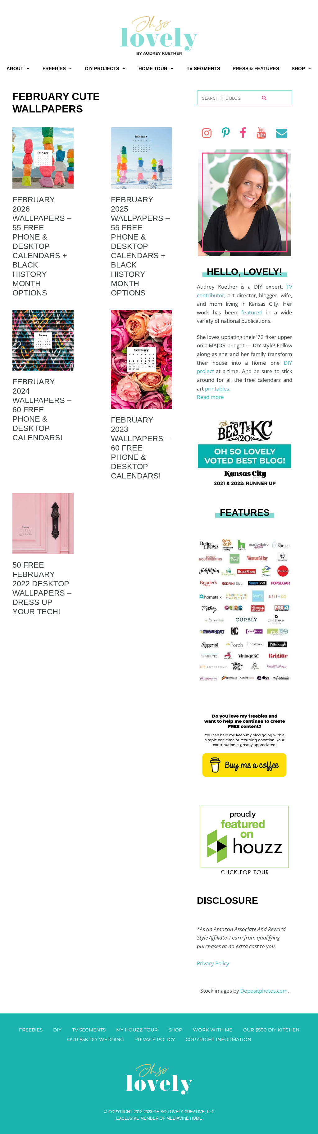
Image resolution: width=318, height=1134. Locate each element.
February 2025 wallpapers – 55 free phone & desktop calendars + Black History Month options (140, 246)
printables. (217, 388)
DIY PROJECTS (102, 68)
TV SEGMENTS (203, 68)
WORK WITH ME (212, 1030)
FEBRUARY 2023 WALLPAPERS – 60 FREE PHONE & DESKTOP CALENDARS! (140, 447)
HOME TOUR (153, 68)
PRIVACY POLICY (154, 1039)
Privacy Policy (213, 963)
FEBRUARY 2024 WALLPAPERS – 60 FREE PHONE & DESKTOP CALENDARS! (41, 409)
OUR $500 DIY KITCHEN (271, 1030)
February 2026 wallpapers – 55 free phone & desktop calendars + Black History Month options (41, 246)
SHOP (298, 68)
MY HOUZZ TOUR (137, 1030)
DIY (57, 1030)
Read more (210, 396)
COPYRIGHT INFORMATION (218, 1039)
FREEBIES (54, 68)
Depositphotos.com (264, 990)
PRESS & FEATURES (256, 68)
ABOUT (15, 68)
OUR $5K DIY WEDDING (95, 1039)
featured (253, 312)
